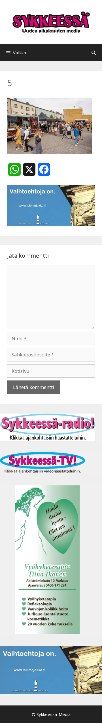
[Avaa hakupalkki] (93, 52)
